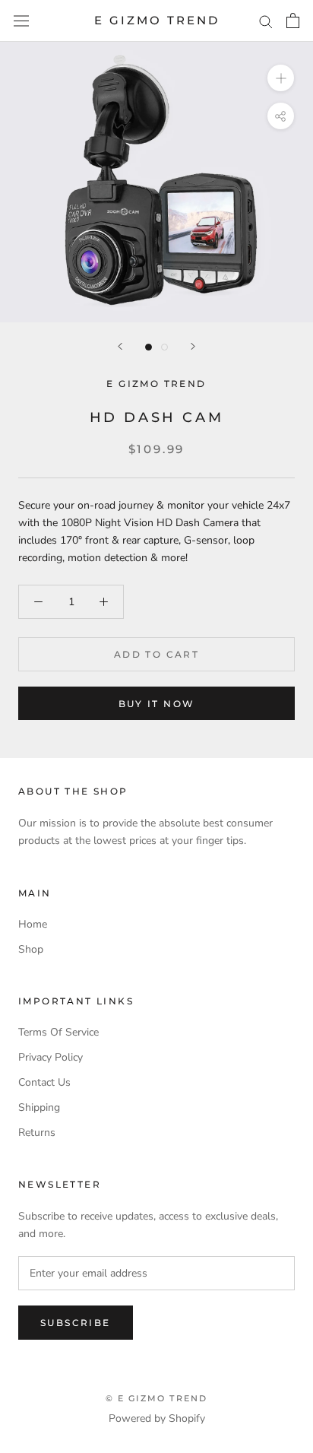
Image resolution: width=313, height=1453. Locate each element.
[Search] (266, 20)
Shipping (39, 1107)
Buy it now (157, 703)
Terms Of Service (58, 1032)
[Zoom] (280, 78)
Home (32, 924)
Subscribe (75, 1322)
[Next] (193, 346)
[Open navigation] (21, 21)
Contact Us (44, 1082)
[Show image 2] (164, 347)
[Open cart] (292, 20)
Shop (30, 949)
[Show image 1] (148, 347)
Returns (36, 1132)
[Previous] (120, 346)
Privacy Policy (50, 1057)
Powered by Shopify (157, 1418)
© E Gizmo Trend (157, 1398)
